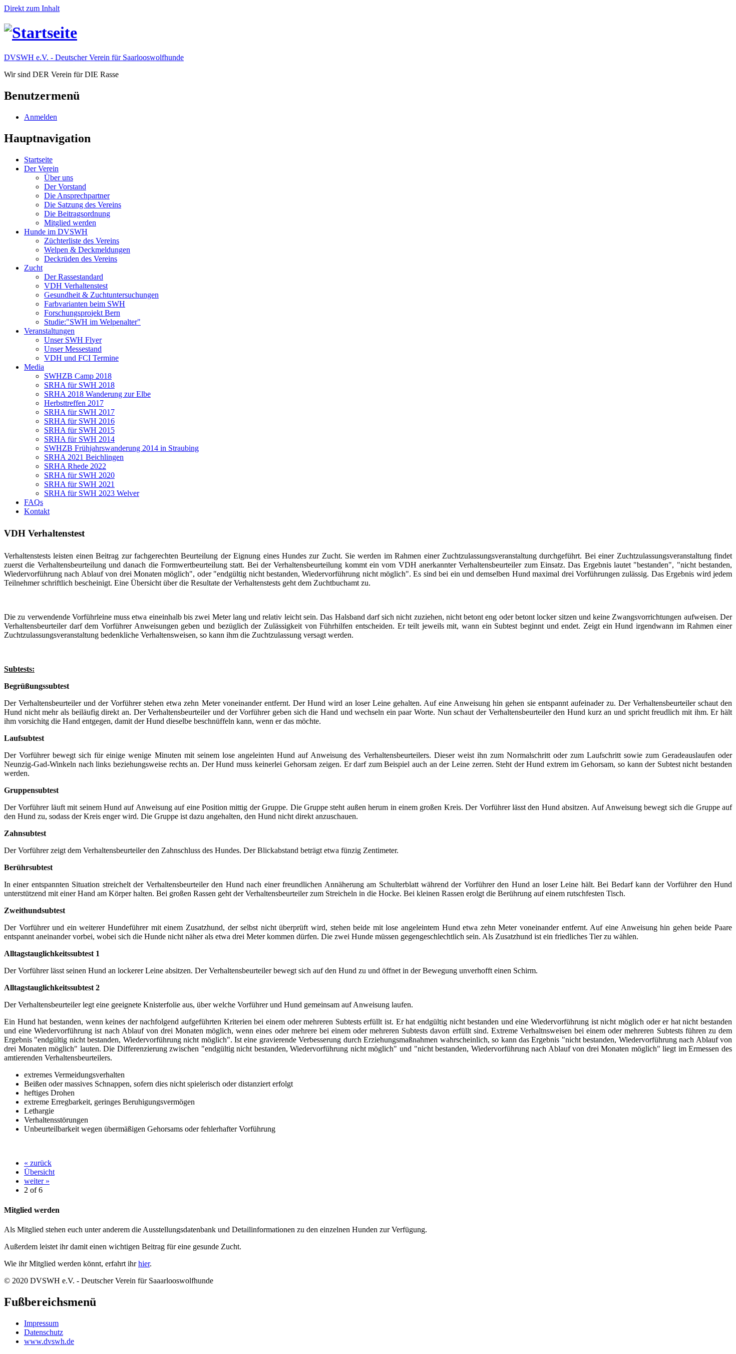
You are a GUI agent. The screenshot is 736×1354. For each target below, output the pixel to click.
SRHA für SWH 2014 (79, 439)
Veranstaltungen (49, 331)
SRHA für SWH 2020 (79, 475)
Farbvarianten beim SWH (84, 304)
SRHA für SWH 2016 (79, 421)
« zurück (38, 1163)
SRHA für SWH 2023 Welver (91, 493)
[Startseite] (40, 33)
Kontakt (37, 511)
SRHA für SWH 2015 (79, 430)
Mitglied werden (70, 222)
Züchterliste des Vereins (81, 240)
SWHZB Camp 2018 (78, 376)
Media (34, 367)
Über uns (58, 177)
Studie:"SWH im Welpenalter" (92, 322)
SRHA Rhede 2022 (75, 466)
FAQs (33, 502)
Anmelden (40, 117)
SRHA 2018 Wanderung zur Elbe (97, 394)
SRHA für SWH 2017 (79, 412)
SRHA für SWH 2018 (79, 385)
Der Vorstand (65, 186)
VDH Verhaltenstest (76, 286)
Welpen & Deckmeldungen (87, 249)
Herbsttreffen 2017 (74, 403)
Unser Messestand (73, 349)
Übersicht (39, 1172)
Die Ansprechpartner (77, 195)
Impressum (41, 1323)
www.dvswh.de (49, 1341)
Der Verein (41, 168)
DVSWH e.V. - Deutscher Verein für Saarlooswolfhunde (94, 57)
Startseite (38, 159)
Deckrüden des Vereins (80, 258)
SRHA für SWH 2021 (79, 484)
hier (144, 1263)
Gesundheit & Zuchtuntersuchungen (101, 295)
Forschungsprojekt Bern (82, 313)
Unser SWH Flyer (73, 340)
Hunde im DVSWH (56, 231)
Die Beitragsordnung (77, 213)
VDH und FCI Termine (81, 358)
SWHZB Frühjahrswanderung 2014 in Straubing (121, 448)
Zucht (33, 267)
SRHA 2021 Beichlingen (84, 457)
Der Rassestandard (73, 277)
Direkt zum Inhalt (32, 8)
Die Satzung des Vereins (82, 204)
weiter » (37, 1181)
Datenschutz (43, 1332)
